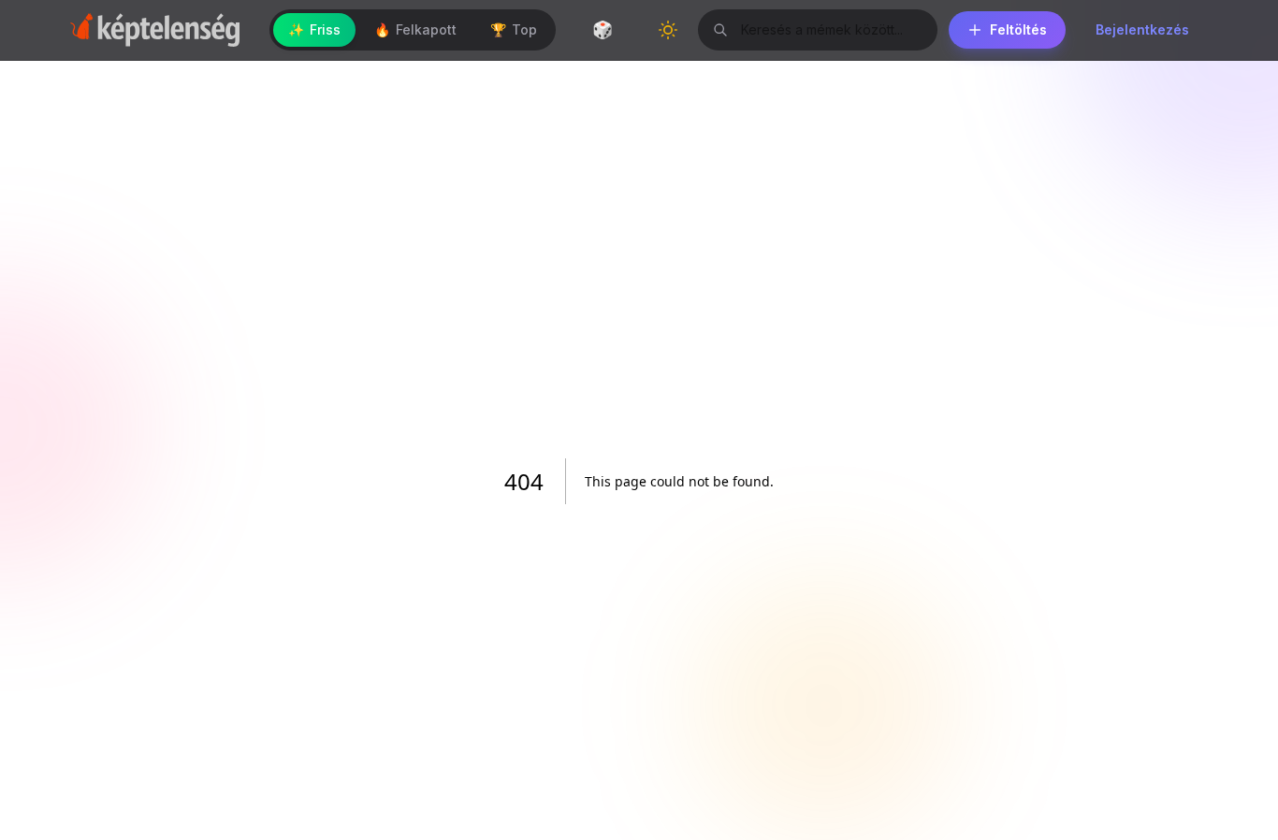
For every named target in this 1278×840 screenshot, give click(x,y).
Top (513, 29)
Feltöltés (1018, 29)
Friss (314, 29)
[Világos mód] (668, 30)
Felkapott (415, 29)
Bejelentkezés (1142, 29)
